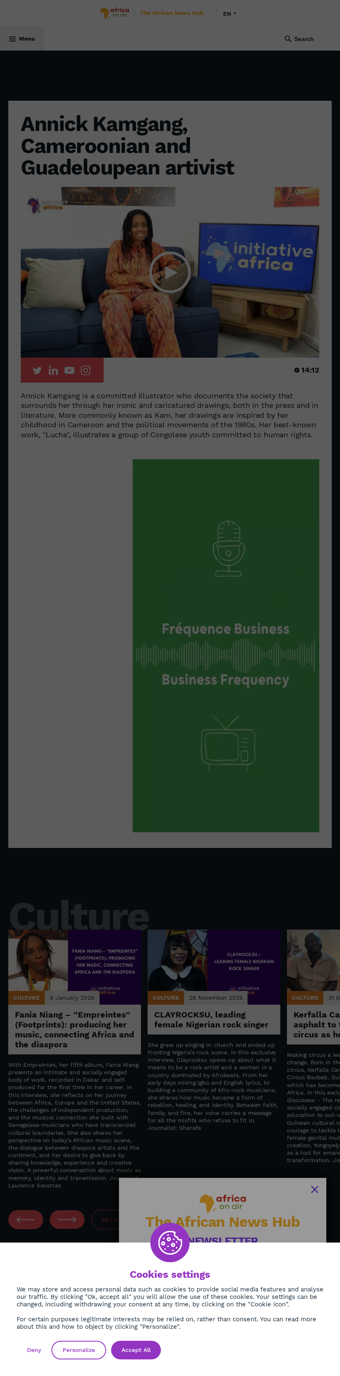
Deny (34, 1350)
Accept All (136, 1350)
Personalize (79, 1350)
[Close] (314, 1189)
